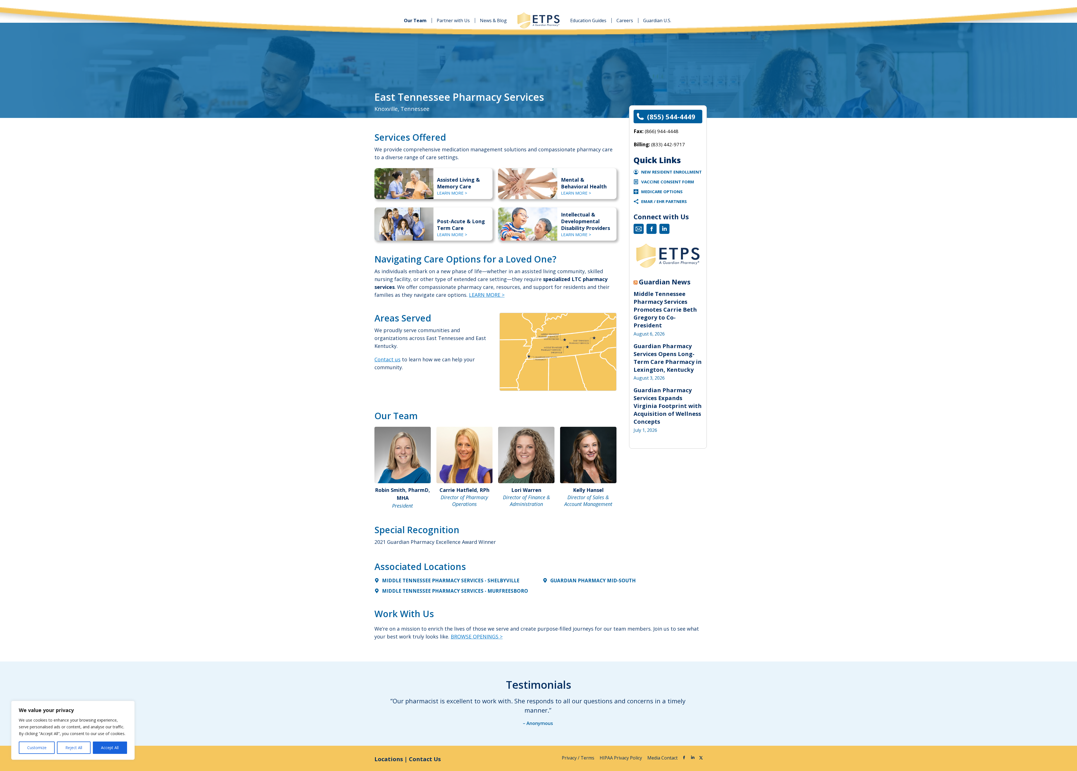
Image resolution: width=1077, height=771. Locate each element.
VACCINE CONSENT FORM (667, 181)
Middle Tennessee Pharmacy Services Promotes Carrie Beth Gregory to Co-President (665, 309)
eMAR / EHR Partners (664, 201)
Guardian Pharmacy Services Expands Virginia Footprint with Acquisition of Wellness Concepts (668, 405)
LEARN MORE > (452, 193)
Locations (388, 759)
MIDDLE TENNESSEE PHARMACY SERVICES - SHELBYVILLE (450, 580)
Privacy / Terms (578, 758)
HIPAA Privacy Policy (621, 758)
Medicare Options (662, 191)
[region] (73, 730)
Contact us (387, 359)
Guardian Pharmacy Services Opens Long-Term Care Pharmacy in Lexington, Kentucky (668, 357)
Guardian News (665, 282)
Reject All (73, 747)
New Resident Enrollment (671, 172)
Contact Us (425, 759)
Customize (37, 747)
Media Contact (662, 758)
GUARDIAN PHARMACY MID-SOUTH (593, 580)
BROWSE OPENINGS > (477, 636)
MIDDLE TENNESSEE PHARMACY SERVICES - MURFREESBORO (455, 591)
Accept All (110, 747)
